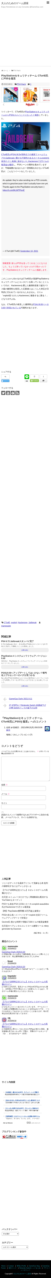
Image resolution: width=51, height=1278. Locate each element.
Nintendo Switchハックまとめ (30, 1268)
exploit (14, 622)
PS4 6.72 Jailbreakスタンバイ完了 (17, 641)
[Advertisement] (25, 39)
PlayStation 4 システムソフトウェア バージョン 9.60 (24, 657)
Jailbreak (32, 622)
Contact (11, 1266)
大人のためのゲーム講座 (14, 3)
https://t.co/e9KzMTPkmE (14, 190)
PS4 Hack (21, 84)
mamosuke (6, 626)
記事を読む (25, 650)
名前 (4, 785)
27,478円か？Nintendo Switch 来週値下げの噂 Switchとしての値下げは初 (27, 706)
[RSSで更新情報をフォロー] (17, 393)
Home (3, 1266)
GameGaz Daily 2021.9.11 (20, 699)
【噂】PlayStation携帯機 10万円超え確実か (21, 911)
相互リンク (13, 1268)
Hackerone (22, 622)
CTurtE (7, 622)
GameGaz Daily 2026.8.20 (13, 952)
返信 (8, 730)
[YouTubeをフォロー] (8, 393)
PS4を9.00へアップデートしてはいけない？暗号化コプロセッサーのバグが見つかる (24, 674)
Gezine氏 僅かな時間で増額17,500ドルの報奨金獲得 (25, 922)
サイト (4, 803)
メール (5, 794)
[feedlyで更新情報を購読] (13, 393)
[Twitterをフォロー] (3, 393)
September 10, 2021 (29, 251)
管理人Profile (21, 1266)
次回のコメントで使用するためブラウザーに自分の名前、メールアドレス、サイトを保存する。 (25, 816)
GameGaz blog (34, 1266)
